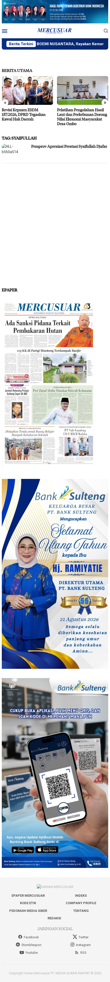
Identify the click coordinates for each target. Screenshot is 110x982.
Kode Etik (28, 903)
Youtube (31, 953)
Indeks (81, 895)
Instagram (83, 945)
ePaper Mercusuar (28, 895)
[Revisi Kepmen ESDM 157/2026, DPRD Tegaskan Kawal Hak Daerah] (27, 90)
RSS (83, 953)
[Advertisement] (55, 223)
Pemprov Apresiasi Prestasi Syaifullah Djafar (69, 146)
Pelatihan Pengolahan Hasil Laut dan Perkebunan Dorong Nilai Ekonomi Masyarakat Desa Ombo (82, 116)
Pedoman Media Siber (28, 911)
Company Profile (81, 903)
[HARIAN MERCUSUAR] (55, 30)
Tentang (81, 911)
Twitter (84, 937)
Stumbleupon (31, 945)
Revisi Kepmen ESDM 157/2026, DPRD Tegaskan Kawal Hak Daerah (24, 114)
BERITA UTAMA (17, 70)
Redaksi (54, 918)
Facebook (31, 937)
